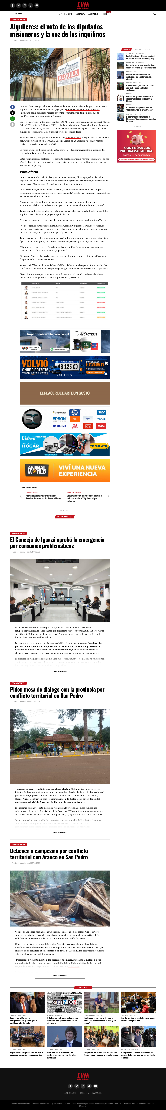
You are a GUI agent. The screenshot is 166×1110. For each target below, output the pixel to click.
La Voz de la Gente (65, 14)
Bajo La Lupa (80, 14)
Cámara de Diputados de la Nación (83, 109)
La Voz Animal (93, 14)
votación (27, 149)
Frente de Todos (73, 137)
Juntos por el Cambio (49, 121)
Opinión (105, 13)
